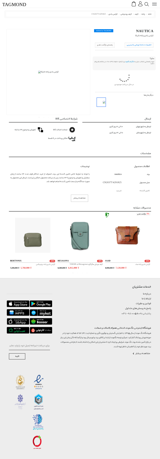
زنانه (143, 14)
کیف (136, 14)
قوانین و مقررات (143, 304)
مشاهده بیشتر (79, 198)
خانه (150, 14)
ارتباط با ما (146, 299)
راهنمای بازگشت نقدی (105, 45)
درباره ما (147, 294)
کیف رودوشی (126, 14)
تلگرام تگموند (129, 62)
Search (146, 1)
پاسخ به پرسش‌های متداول (138, 308)
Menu (153, 1)
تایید (17, 356)
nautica (144, 31)
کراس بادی (113, 14)
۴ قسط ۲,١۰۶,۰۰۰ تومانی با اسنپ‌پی (139, 45)
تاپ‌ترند (119, 190)
